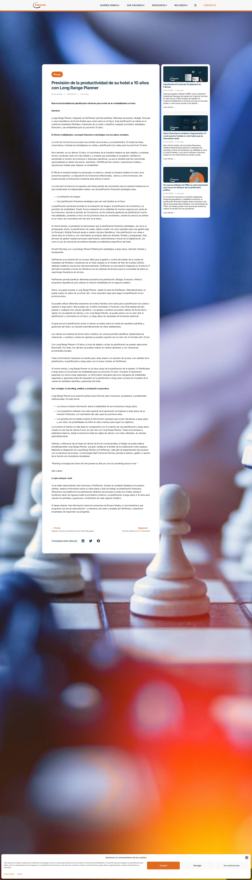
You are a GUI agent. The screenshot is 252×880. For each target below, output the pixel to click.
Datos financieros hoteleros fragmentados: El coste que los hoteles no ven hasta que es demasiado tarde (184, 136)
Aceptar (163, 865)
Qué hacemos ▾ (135, 5)
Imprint (19, 874)
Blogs (57, 74)
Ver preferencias (232, 865)
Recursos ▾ (180, 5)
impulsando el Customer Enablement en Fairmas (182, 85)
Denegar (197, 865)
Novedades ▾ (159, 5)
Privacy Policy (9, 874)
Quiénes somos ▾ (109, 5)
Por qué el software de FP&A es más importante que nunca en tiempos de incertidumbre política (185, 187)
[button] (246, 857)
